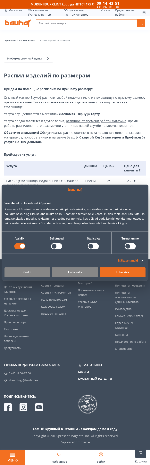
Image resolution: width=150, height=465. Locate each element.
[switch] (56, 246)
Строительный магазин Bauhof (19, 40)
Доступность (12, 348)
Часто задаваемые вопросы (16, 338)
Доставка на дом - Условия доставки (16, 313)
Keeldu (27, 272)
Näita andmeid (128, 260)
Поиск (141, 23)
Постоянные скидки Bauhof (91, 292)
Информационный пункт (24, 58)
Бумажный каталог (95, 379)
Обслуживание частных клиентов (76, 12)
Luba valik (75, 272)
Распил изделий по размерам (55, 40)
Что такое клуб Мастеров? (88, 281)
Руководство (123, 309)
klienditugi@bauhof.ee (23, 380)
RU (144, 12)
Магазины (15, 10)
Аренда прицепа (52, 285)
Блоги (83, 372)
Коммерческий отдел (129, 316)
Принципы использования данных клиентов (126, 297)
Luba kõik (122, 272)
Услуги (105, 10)
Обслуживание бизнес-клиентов (39, 12)
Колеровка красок (53, 306)
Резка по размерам (54, 299)
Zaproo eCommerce (75, 442)
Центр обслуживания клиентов (18, 289)
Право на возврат (16, 322)
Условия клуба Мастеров (87, 304)
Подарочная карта (53, 313)
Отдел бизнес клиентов (124, 325)
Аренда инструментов (56, 292)
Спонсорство (123, 349)
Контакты (121, 334)
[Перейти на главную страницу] (18, 23)
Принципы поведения (130, 285)
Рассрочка (11, 329)
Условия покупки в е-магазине (18, 301)
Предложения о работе (125, 12)
